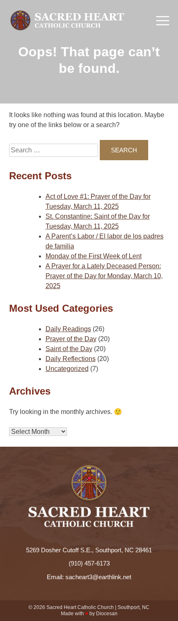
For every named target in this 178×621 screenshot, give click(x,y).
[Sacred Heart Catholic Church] (67, 20)
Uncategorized (67, 368)
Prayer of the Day (71, 338)
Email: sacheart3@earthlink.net (89, 576)
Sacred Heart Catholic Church (80, 607)
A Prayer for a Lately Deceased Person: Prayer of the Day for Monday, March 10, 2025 (104, 275)
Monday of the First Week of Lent (94, 256)
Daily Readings (68, 328)
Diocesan (107, 613)
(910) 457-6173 (89, 563)
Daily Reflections (71, 358)
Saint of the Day (69, 348)
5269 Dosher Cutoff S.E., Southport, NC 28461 (89, 550)
